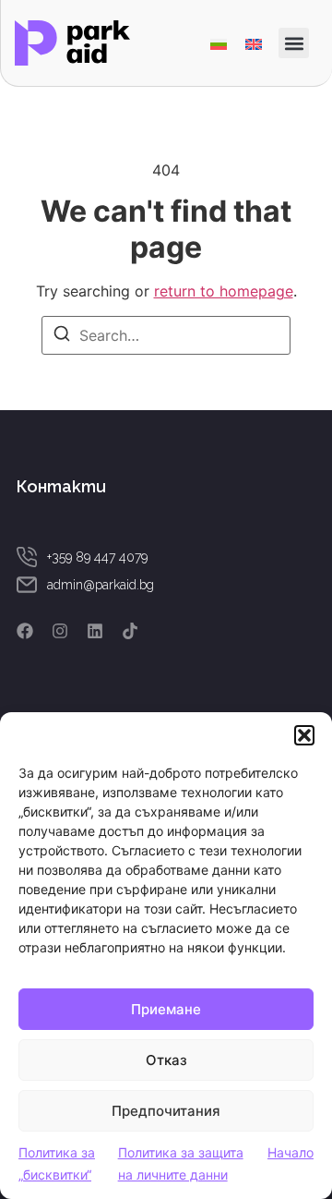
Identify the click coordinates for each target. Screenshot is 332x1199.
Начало (290, 1152)
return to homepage (223, 291)
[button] (304, 735)
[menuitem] (218, 42)
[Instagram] (60, 631)
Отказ (166, 1060)
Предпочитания (166, 1111)
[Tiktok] (130, 631)
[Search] (62, 336)
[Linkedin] (95, 631)
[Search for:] (166, 335)
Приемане (166, 1009)
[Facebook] (25, 631)
